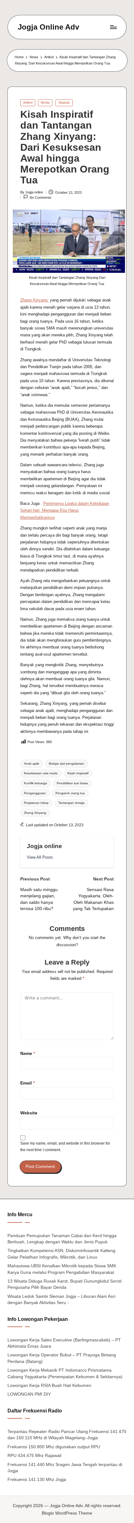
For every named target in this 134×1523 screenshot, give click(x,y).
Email (27, 1083)
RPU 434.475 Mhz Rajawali (34, 1455)
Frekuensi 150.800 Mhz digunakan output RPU (53, 1447)
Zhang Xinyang (33, 300)
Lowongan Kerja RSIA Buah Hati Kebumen (49, 1385)
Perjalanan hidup (36, 802)
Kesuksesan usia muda (41, 773)
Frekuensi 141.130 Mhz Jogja (36, 1479)
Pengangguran (35, 793)
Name (27, 1053)
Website (28, 1113)
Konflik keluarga (35, 783)
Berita (45, 102)
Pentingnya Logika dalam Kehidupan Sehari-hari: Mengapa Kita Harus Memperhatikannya (64, 510)
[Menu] (113, 27)
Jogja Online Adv (48, 27)
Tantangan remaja (71, 802)
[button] (40, 857)
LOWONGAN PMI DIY (29, 1394)
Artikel (27, 102)
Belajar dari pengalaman (66, 763)
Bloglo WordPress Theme (67, 1513)
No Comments (40, 197)
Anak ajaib (31, 763)
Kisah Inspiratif (78, 773)
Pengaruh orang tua (70, 793)
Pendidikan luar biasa (72, 783)
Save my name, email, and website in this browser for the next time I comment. (65, 1146)
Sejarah (64, 102)
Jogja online (44, 846)
